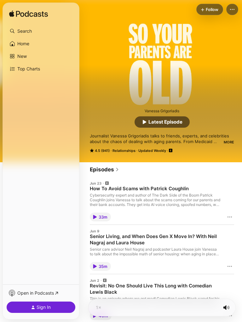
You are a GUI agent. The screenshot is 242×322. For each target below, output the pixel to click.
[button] (41, 31)
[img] (28, 14)
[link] (104, 169)
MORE (229, 142)
